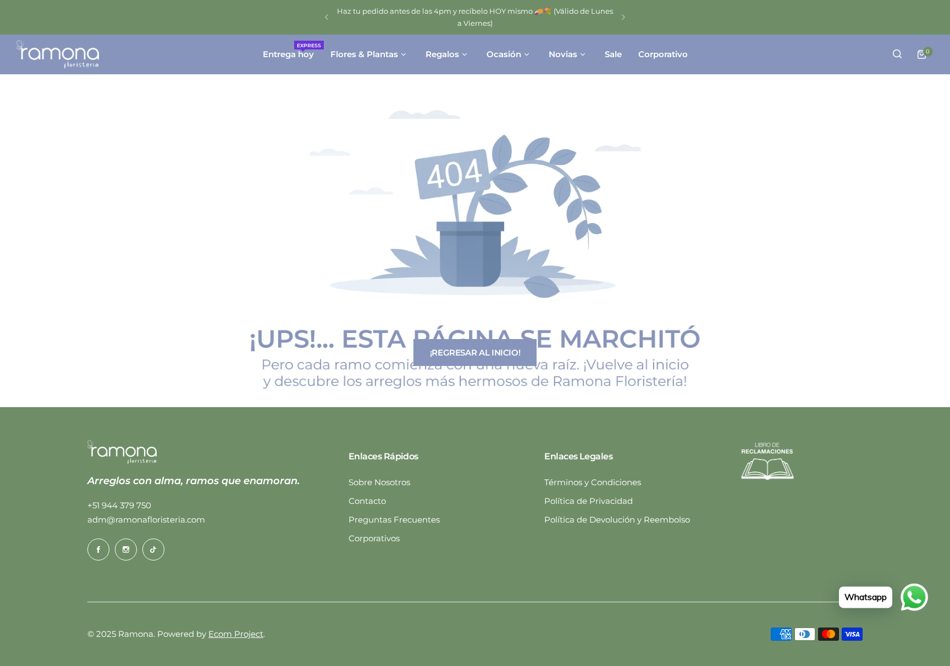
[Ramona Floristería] (57, 54)
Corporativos (374, 538)
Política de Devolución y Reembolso (617, 519)
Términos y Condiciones (592, 482)
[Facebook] (98, 549)
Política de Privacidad (588, 501)
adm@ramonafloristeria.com (146, 519)
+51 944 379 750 (119, 505)
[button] (326, 17)
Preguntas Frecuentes (394, 519)
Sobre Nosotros (379, 482)
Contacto (367, 501)
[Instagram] (126, 549)
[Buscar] (897, 54)
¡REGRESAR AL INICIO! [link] (475, 352)
